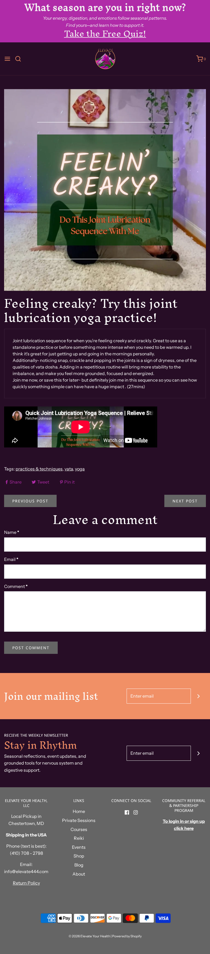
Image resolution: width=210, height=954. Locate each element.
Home (79, 811)
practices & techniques (39, 469)
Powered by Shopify (127, 936)
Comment (16, 586)
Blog (78, 865)
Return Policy (26, 883)
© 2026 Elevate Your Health (89, 936)
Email (11, 559)
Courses (79, 829)
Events (79, 847)
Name (11, 532)
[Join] (198, 696)
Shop (79, 856)
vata (69, 469)
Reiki (79, 838)
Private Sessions (78, 820)
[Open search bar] (20, 58)
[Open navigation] (7, 58)
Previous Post (30, 501)
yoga (80, 469)
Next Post (185, 501)
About (78, 874)
